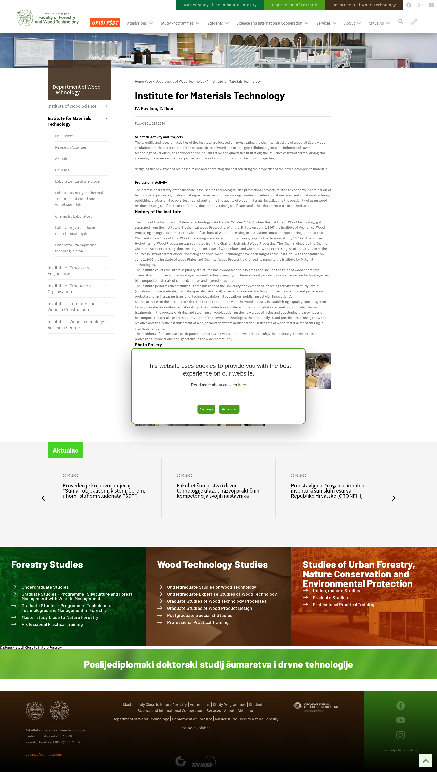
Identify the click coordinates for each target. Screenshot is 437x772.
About (349, 23)
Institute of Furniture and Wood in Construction (72, 306)
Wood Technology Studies (212, 564)
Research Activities (71, 147)
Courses (62, 169)
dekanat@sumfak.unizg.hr (45, 754)
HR (94, 36)
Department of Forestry (294, 4)
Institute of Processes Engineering (68, 270)
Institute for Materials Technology (69, 121)
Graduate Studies (330, 597)
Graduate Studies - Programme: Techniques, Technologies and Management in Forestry (66, 608)
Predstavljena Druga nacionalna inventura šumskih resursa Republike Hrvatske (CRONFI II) (213, 490)
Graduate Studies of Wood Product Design (209, 608)
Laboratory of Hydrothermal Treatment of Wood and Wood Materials (79, 198)
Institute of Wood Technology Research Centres (76, 324)
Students (215, 23)
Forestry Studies (47, 564)
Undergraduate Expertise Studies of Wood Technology (222, 594)
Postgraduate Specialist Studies (199, 615)
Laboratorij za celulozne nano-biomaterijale (75, 230)
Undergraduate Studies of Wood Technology (211, 587)
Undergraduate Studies (45, 587)
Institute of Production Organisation (69, 288)
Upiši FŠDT (105, 22)
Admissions (137, 23)
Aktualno (376, 23)
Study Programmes (177, 23)
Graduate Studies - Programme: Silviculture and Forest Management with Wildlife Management (76, 596)
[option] (105, 488)
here (242, 385)
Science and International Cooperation (269, 23)
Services (323, 23)
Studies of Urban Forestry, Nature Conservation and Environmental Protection (359, 573)
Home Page (143, 81)
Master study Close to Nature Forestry (220, 4)
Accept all (229, 409)
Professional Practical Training (52, 624)
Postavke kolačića (195, 727)
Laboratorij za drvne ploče (77, 181)
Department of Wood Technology (364, 4)
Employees (64, 135)
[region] (218, 386)
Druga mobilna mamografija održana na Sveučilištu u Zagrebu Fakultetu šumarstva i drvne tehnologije (329, 493)
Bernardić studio (408, 750)
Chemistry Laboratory (73, 216)
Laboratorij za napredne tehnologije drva (75, 247)
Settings (206, 409)
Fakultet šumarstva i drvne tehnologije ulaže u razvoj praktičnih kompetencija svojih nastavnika (104, 490)
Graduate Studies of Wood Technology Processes (216, 601)
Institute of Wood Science (72, 106)
